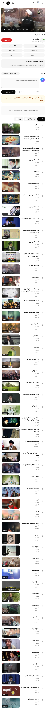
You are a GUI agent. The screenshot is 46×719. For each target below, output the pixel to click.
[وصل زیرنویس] (34, 29)
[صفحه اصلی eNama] (36, 3)
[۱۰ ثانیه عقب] (9, 29)
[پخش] (4, 29)
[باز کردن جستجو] (3, 3)
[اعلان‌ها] (13, 3)
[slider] (23, 25)
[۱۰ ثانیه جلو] (13, 29)
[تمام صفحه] (41, 29)
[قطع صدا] (18, 29)
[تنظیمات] (38, 29)
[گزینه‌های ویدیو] (42, 125)
